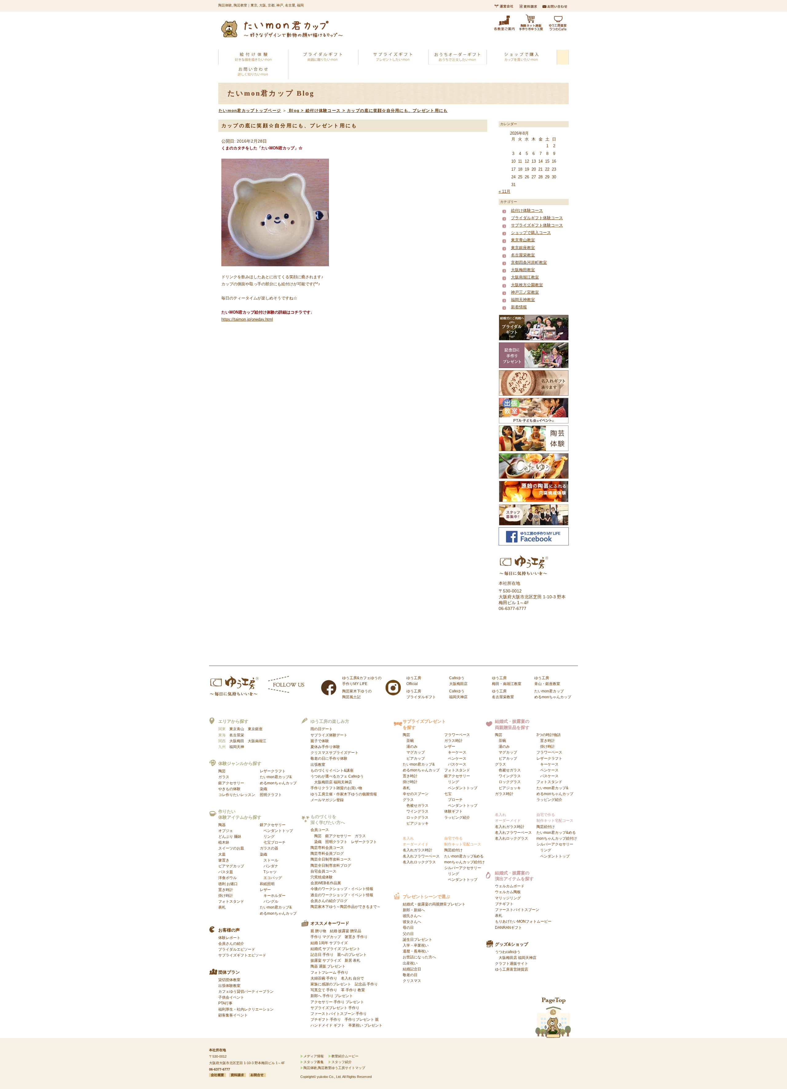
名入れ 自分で (352, 978)
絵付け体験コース (323, 110)
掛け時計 (225, 895)
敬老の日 (410, 975)
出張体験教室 (229, 986)
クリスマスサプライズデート (334, 752)
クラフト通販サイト (511, 963)
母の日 (408, 927)
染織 (263, 789)
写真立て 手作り (323, 990)
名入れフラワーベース (421, 856)
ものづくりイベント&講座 (332, 770)
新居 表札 (352, 960)
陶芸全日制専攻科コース (330, 859)
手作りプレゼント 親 (362, 1019)
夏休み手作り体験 (325, 747)
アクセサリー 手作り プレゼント (337, 1002)
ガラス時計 (453, 741)
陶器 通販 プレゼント (328, 966)
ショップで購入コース (531, 232)
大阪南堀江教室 (525, 277)
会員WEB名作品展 (325, 883)
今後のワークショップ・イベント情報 (341, 889)
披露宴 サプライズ (325, 960)
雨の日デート (321, 729)
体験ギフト (453, 811)
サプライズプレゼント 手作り (334, 1008)
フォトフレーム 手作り (329, 972)
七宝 (460, 800)
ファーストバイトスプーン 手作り (338, 1014)
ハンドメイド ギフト (327, 1025)
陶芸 (222, 771)
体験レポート (229, 938)
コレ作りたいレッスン (236, 795)
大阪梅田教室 (523, 269)
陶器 (222, 825)
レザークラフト (273, 771)
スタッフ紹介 (341, 1062)
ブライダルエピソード (236, 949)
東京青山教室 (523, 240)
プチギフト (504, 904)
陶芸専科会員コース (327, 847)
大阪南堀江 (257, 741)
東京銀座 (255, 729)
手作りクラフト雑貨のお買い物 (336, 788)
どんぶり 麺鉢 (229, 836)
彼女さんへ (412, 922)
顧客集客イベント (233, 1015)
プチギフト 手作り (325, 1019)
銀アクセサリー (231, 783)
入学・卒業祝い (416, 945)
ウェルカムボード (509, 886)
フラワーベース (457, 735)
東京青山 (236, 729)
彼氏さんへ (412, 916)
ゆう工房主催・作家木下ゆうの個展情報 (343, 794)
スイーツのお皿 (231, 848)
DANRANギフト (508, 927)
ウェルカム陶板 (508, 892)
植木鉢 (223, 842)
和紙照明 (267, 884)
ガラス (223, 777)
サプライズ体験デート (328, 735)
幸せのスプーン (416, 794)
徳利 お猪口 (228, 884)
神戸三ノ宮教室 (525, 292)
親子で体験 (319, 741)
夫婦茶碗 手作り (323, 978)
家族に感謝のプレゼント (330, 984)
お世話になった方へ (419, 957)
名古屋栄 (236, 735)
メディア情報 (313, 1056)
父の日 (408, 934)
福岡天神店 (343, 782)
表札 (222, 907)
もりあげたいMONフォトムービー (523, 921)
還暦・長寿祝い (416, 951)
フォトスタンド (231, 901)
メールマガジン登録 (327, 800)
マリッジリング (508, 898)
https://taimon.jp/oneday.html (247, 319)
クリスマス (412, 981)
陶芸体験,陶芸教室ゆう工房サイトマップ (334, 1068)
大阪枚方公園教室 (527, 285)
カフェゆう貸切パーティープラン (246, 991)
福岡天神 (236, 747)
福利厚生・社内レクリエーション (246, 1009)
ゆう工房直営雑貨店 (511, 969)
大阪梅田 (236, 741)
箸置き (223, 860)
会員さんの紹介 (231, 943)
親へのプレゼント (352, 954)
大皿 (222, 854)
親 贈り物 (318, 931)
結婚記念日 (412, 969)
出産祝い (410, 963)
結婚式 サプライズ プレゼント (335, 949)
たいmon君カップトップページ (250, 110)
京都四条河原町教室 (529, 262)
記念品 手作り (366, 984)
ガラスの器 (269, 848)
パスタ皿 (225, 872)
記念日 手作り (322, 954)
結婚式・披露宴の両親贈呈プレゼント (434, 904)
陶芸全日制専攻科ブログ (330, 865)
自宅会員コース (323, 871)
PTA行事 (225, 1003)
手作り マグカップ (325, 937)
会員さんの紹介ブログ (328, 901)
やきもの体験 (229, 789)
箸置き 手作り (356, 937)
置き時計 (225, 890)
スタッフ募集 (313, 1062)
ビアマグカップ (231, 866)
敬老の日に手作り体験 (328, 758)
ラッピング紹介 (457, 817)
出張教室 (317, 764)
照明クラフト (271, 795)
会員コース (319, 830)
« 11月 (504, 191)
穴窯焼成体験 (321, 877)
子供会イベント (231, 997)
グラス (416, 812)
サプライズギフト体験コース (537, 225)
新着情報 (519, 307)
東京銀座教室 (523, 247)
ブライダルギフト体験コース (537, 218)
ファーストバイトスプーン (517, 910)
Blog (294, 110)
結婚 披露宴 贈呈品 (345, 931)
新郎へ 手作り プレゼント (331, 996)
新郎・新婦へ (414, 910)
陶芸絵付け (453, 850)
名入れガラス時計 (417, 850)
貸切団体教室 (229, 980)
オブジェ (225, 831)
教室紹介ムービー (344, 1056)
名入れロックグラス (419, 862)
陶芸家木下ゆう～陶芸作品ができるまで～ (345, 907)
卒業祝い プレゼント (365, 1025)
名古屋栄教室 (523, 255)
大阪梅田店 (323, 782)
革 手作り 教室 (353, 990)
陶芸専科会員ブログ (327, 853)
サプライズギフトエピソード (242, 955)
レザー (273, 896)
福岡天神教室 (523, 299)
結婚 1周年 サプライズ (329, 943)
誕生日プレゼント (417, 939)
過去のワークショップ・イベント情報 (341, 895)
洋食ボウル (227, 878)
